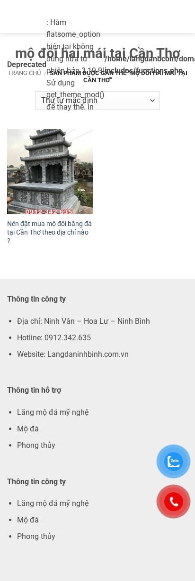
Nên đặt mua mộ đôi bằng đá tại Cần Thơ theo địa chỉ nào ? (49, 232)
